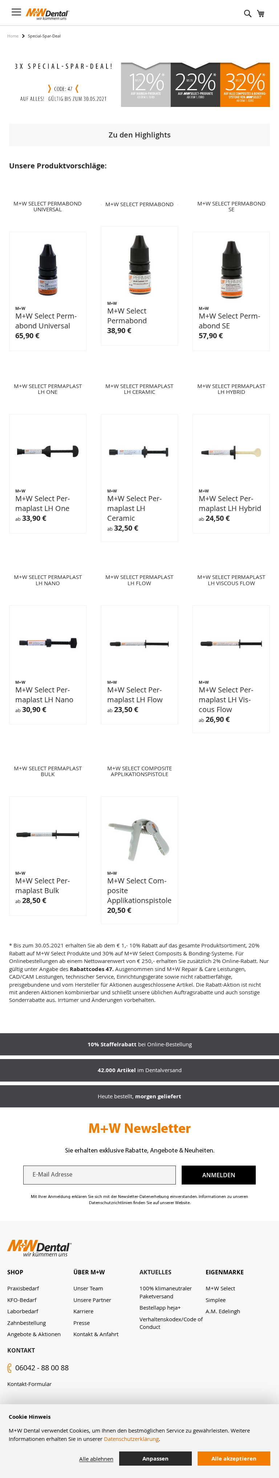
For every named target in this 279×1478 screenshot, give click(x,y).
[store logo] (47, 14)
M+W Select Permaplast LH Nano (44, 694)
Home (13, 36)
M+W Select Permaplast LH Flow (135, 694)
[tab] (40, 1272)
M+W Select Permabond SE (229, 321)
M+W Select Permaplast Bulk (42, 885)
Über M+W (89, 1272)
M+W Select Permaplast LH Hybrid (230, 503)
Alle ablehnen (96, 1458)
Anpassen (155, 1458)
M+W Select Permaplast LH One (42, 503)
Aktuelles (155, 1272)
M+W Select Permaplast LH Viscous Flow (226, 699)
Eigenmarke (225, 1272)
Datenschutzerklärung (131, 1438)
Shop (15, 1272)
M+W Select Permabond (127, 315)
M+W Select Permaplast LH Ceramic (134, 508)
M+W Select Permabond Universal (46, 321)
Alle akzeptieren (233, 1458)
